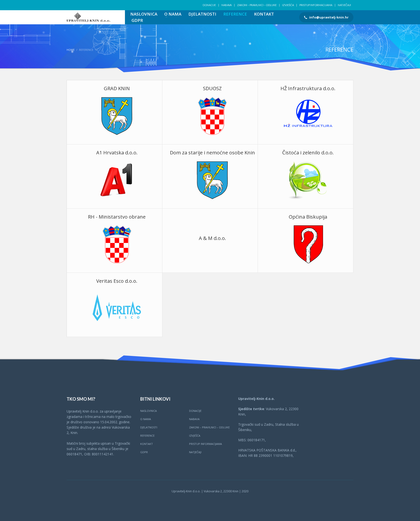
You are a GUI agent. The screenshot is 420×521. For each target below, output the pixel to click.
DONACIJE (209, 5)
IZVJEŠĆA (288, 5)
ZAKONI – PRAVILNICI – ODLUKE (257, 5)
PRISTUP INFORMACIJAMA (315, 5)
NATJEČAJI (344, 5)
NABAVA (226, 5)
